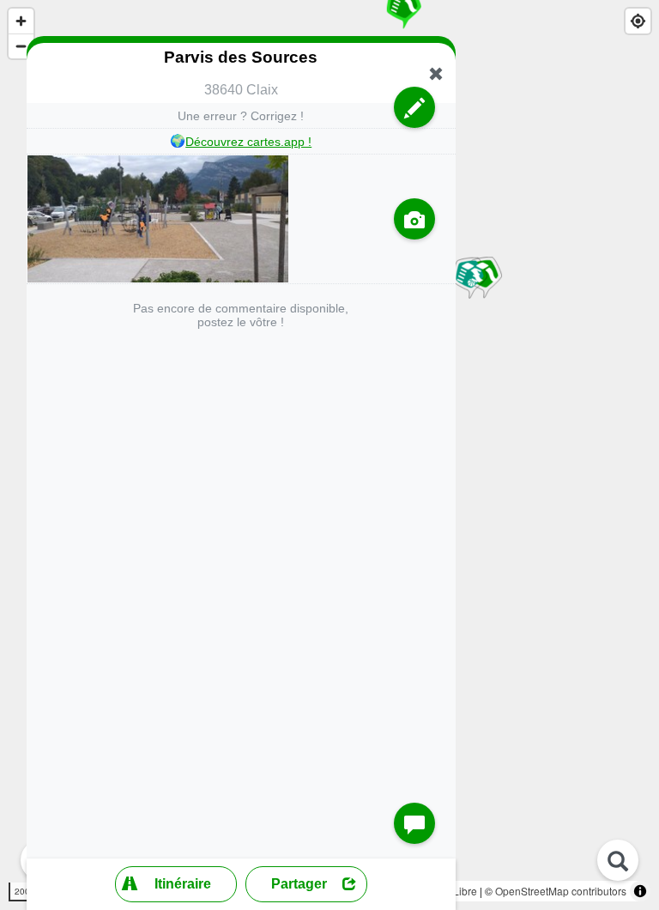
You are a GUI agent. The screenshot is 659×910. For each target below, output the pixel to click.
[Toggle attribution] (640, 891)
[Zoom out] (21, 45)
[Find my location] (638, 21)
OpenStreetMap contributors (560, 890)
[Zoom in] (21, 21)
